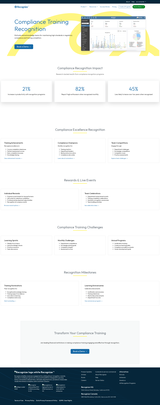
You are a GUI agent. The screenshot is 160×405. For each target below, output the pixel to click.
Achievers (122, 377)
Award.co (122, 380)
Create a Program (124, 7)
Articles (83, 374)
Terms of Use (18, 400)
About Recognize (100, 374)
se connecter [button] (140, 2)
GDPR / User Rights (65, 400)
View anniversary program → (93, 301)
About (128, 2)
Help (133, 2)
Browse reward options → (12, 205)
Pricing (114, 7)
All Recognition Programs (127, 383)
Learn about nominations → (66, 158)
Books (83, 377)
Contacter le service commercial (105, 372)
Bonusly (121, 374)
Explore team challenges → (119, 158)
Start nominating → (10, 301)
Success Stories (105, 7)
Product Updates (86, 372)
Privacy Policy (29, 400)
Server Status (99, 380)
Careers (83, 380)
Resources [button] (92, 7)
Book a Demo (138, 7)
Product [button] (83, 7)
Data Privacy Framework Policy (46, 400)
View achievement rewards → (13, 158)
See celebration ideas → (92, 205)
